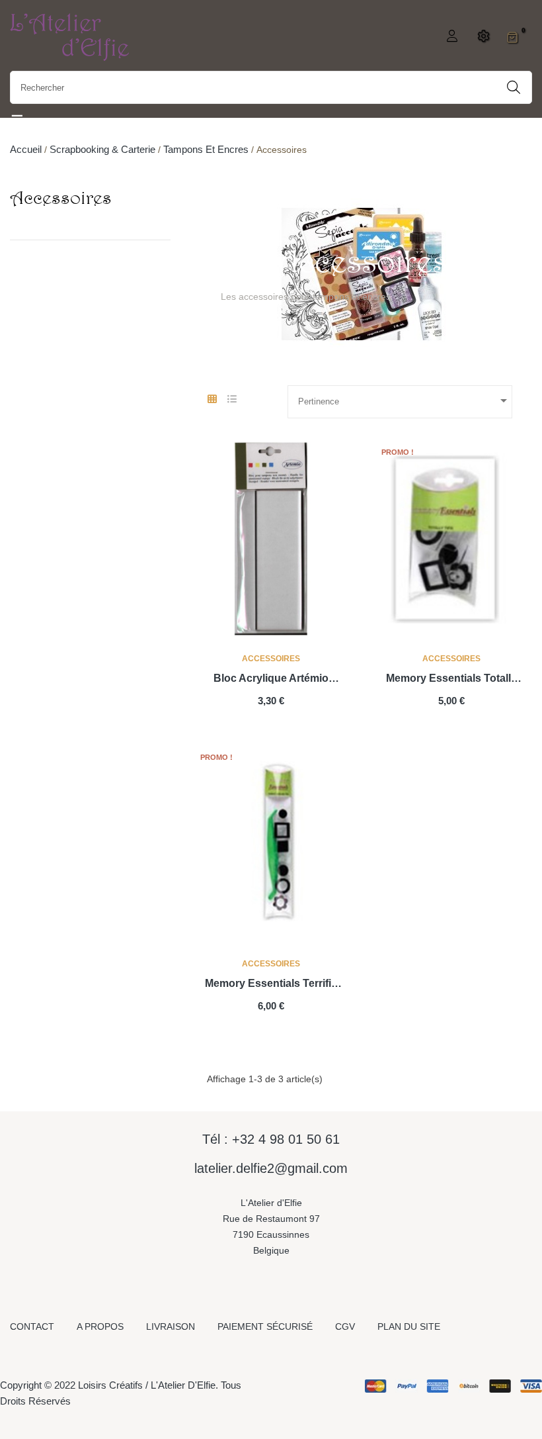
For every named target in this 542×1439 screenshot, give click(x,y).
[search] (513, 87)
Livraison (170, 1326)
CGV (345, 1326)
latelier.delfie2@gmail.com (271, 1168)
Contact (32, 1326)
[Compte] (450, 36)
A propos (100, 1326)
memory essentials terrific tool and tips (271, 985)
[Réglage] (481, 36)
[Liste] (231, 399)
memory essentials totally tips (451, 679)
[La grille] (212, 399)
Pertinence (405, 400)
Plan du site (408, 1326)
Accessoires (61, 197)
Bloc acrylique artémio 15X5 (271, 679)
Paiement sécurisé (265, 1326)
